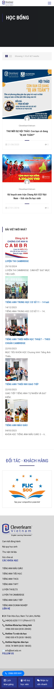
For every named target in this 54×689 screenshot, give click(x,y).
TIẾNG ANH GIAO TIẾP (12, 600)
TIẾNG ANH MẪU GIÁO (16, 425)
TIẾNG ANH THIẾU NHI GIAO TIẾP (22, 384)
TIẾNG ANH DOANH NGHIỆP (15, 605)
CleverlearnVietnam (27, 126)
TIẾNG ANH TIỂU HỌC (12, 573)
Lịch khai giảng (9, 682)
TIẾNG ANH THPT (10, 584)
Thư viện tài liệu (9, 552)
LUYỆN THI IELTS (10, 589)
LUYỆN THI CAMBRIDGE (17, 261)
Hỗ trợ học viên (25, 682)
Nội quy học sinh (9, 546)
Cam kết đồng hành (11, 541)
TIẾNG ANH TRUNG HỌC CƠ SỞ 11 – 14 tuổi (27, 302)
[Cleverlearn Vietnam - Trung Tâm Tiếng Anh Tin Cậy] (8, 3)
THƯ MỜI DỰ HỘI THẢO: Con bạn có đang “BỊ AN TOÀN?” (27, 133)
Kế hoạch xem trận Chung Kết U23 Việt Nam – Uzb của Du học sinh (27, 196)
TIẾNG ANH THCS (10, 579)
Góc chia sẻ (7, 557)
